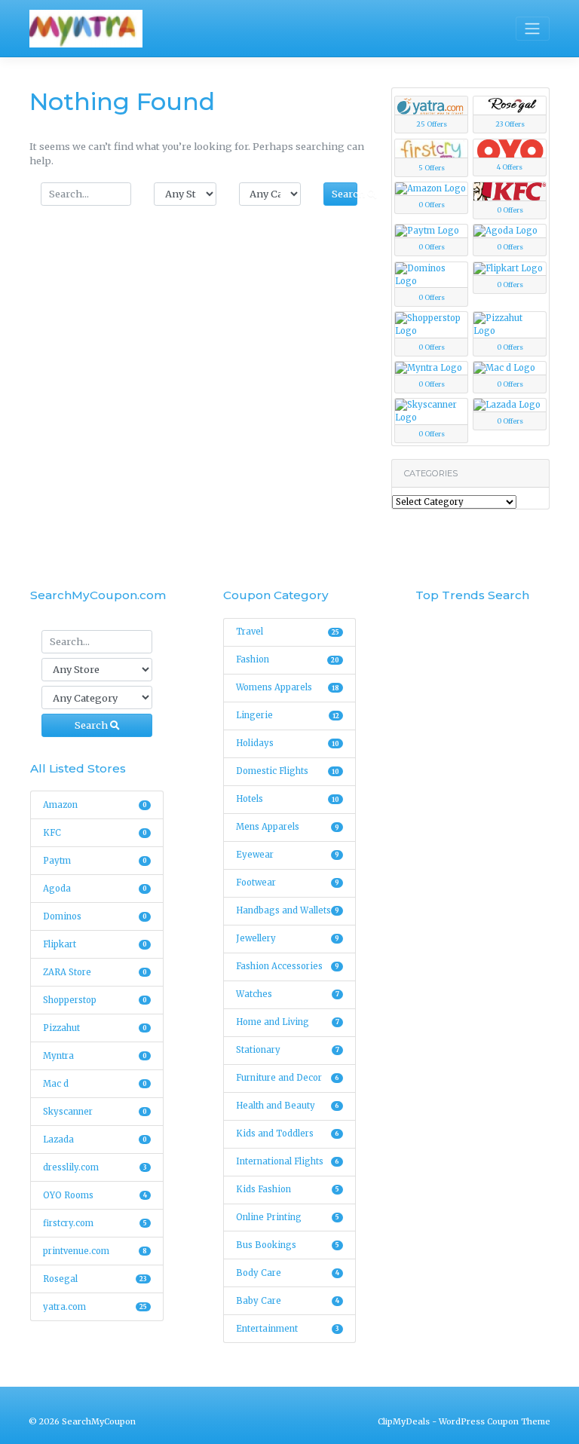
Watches (288, 994)
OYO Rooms (95, 1195)
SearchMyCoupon (99, 1421)
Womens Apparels (288, 687)
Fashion (288, 659)
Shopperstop (95, 1000)
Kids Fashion (288, 1189)
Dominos (95, 916)
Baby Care (288, 1301)
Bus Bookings (288, 1245)
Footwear (288, 882)
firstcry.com (95, 1223)
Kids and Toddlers (288, 1133)
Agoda (95, 888)
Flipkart (95, 944)
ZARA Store (95, 972)
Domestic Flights (288, 771)
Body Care (288, 1273)
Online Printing (288, 1217)
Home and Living (288, 1022)
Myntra (95, 1056)
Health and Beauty (288, 1105)
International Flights (288, 1161)
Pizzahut (95, 1028)
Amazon (95, 805)
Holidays (288, 743)
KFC (95, 833)
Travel (288, 631)
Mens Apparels (288, 826)
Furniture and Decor (288, 1077)
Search (344, 194)
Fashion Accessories (288, 966)
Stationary (288, 1050)
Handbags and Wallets (288, 910)
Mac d (95, 1083)
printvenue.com (95, 1251)
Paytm (95, 860)
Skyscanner (95, 1111)
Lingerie (288, 715)
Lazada (95, 1139)
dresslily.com (95, 1167)
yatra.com (95, 1307)
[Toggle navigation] (533, 29)
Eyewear (288, 854)
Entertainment (288, 1328)
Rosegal (95, 1279)
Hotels (288, 799)
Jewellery (288, 938)
